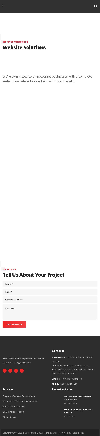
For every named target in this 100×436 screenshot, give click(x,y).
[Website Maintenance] (77, 150)
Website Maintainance (13, 406)
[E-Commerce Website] (44, 159)
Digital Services (10, 417)
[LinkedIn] (22, 371)
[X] (16, 371)
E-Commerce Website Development (20, 401)
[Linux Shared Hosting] (77, 239)
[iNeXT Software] (50, 6)
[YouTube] (10, 371)
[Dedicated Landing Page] (11, 235)
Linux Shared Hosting (13, 411)
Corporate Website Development (19, 396)
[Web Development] (11, 157)
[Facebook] (5, 371)
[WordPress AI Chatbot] (44, 243)
